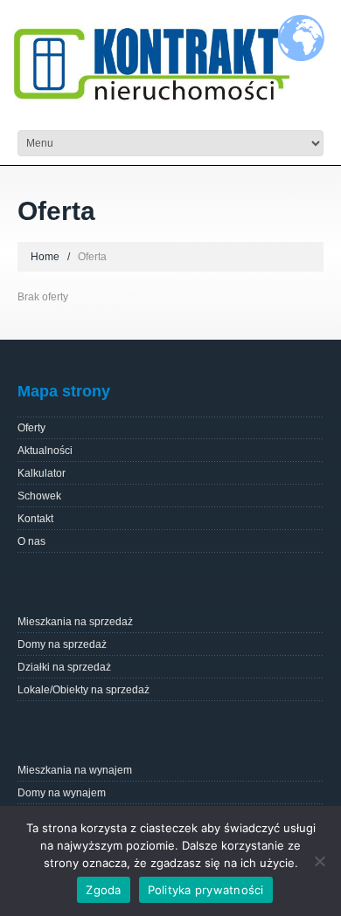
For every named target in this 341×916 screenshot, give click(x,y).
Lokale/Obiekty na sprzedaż (83, 690)
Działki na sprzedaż (64, 667)
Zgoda (103, 890)
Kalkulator (41, 473)
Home (45, 257)
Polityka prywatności (206, 890)
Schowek (39, 496)
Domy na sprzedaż (62, 644)
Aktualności (45, 450)
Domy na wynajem (61, 793)
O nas (31, 541)
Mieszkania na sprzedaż (75, 622)
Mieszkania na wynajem (74, 770)
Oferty (31, 428)
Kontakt (35, 519)
